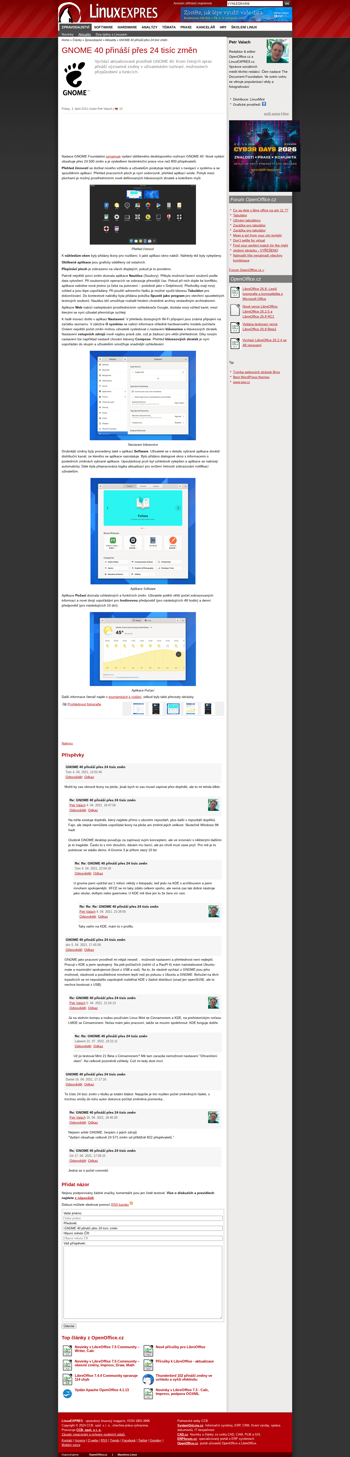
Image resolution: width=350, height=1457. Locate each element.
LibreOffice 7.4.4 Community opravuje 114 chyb (106, 1377)
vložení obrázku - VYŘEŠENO (255, 250)
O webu (93, 1440)
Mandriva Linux (127, 1454)
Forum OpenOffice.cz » (246, 270)
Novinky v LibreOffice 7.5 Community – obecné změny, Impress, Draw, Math (107, 1363)
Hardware (127, 27)
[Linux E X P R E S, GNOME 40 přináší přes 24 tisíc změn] (108, 12)
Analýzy (149, 27)
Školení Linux (244, 27)
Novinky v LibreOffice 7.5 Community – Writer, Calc (107, 1349)
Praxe (186, 27)
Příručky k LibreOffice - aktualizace (185, 1361)
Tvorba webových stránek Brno (256, 372)
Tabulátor (240, 215)
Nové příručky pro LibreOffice (180, 1347)
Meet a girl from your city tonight (257, 235)
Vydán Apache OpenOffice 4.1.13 (102, 1390)
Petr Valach (105, 108)
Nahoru (67, 743)
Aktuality (84, 34)
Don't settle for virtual (249, 240)
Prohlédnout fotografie (84, 704)
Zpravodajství (75, 27)
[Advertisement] (143, 133)
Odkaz (89, 777)
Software (103, 27)
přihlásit (191, 3)
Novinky (68, 34)
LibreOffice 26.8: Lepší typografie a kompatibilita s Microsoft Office (263, 294)
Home (66, 40)
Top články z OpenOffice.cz (93, 1337)
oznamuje (113, 156)
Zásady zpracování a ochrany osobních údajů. (93, 1434)
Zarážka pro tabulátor (249, 225)
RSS (104, 1440)
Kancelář (205, 27)
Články (77, 40)
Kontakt (67, 1440)
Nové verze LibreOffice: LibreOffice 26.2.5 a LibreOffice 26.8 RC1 (260, 311)
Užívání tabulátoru (247, 220)
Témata (169, 27)
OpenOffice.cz (245, 279)
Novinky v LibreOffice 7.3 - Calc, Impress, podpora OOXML (182, 1392)
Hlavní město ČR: (77, 1233)
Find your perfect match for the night (260, 245)
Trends (115, 1440)
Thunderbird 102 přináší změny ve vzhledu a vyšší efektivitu (184, 1377)
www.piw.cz (241, 382)
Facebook (129, 1440)
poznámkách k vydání (125, 697)
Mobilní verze (71, 1445)
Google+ (156, 1440)
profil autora (272, 113)
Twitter (142, 1440)
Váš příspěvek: (75, 1243)
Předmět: (70, 1223)
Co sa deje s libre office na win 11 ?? (260, 210)
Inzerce (80, 1440)
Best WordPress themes (251, 377)
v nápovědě (84, 1198)
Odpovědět (74, 777)
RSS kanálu (120, 1204)
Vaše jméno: (73, 1213)
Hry (223, 27)
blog (286, 113)
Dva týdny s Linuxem (111, 34)
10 (121, 108)
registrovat (205, 3)
